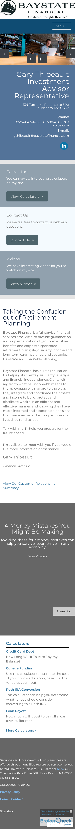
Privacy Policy (10, 792)
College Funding (19, 668)
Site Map (6, 811)
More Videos (37, 556)
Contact (17, 799)
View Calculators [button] (25, 196)
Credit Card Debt (20, 651)
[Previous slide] (4, 53)
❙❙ (42, 59)
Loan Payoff (16, 711)
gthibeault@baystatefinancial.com (41, 136)
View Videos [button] (21, 284)
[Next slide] (70, 53)
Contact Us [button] (20, 240)
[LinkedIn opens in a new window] (64, 146)
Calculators (17, 643)
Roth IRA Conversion (23, 689)
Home (4, 799)
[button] (61, 26)
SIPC (60, 769)
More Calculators (21, 730)
